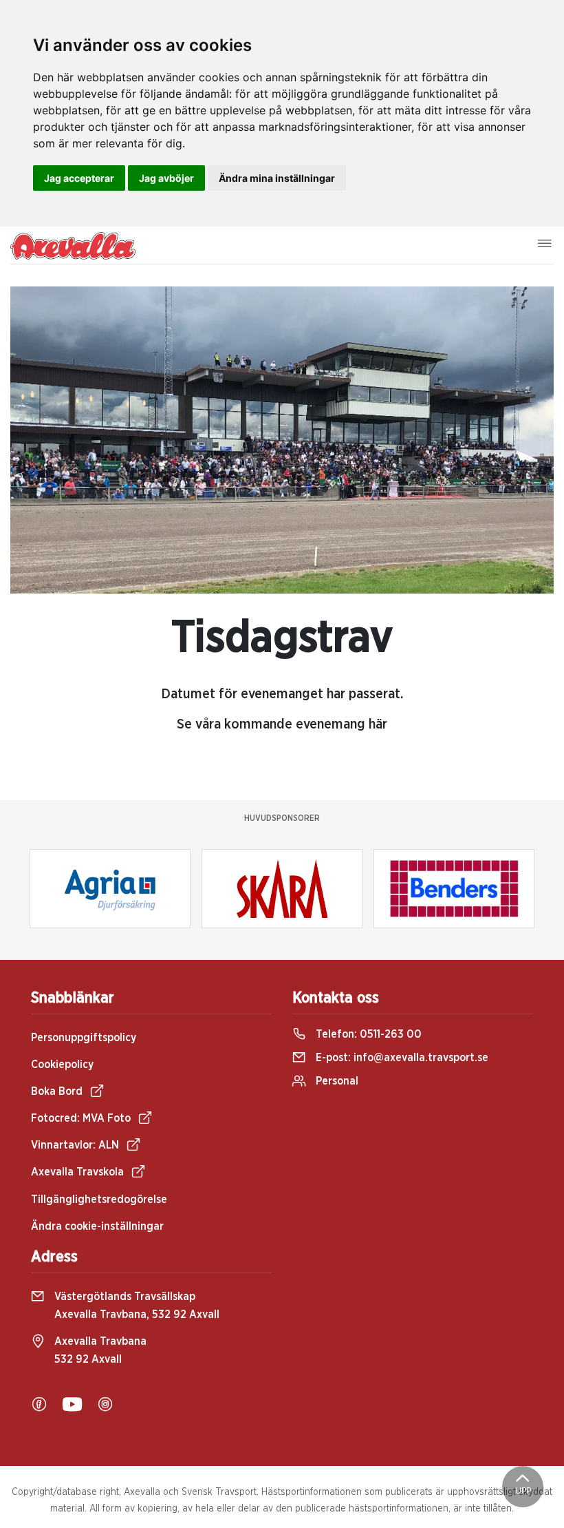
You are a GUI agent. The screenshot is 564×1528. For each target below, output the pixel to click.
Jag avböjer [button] (166, 178)
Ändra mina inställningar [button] (277, 178)
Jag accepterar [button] (79, 178)
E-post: (400, 1057)
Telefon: (367, 1034)
